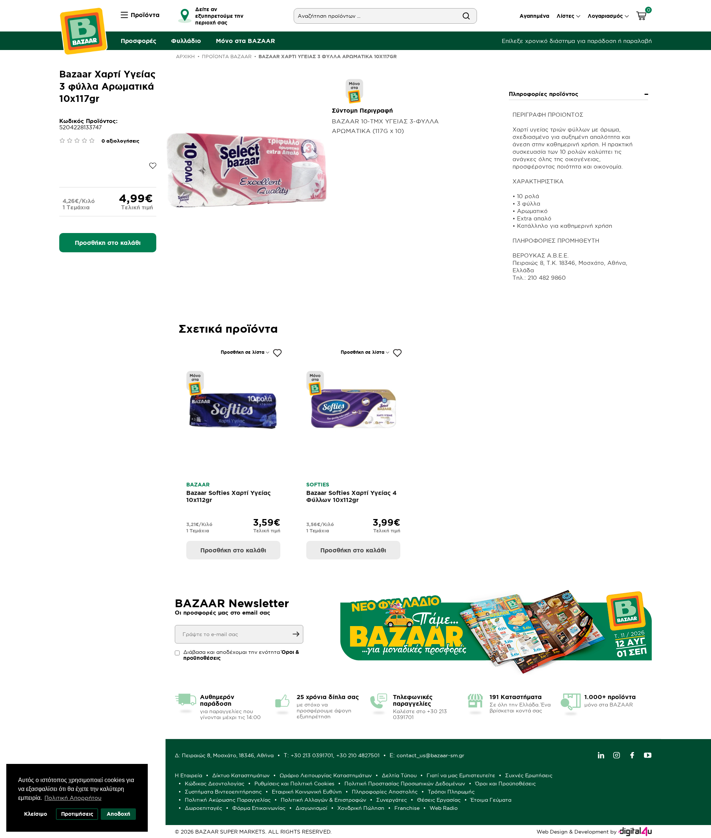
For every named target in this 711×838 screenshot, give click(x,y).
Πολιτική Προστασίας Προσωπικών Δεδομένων (404, 784)
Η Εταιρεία (188, 775)
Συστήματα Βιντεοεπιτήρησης (223, 792)
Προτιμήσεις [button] (77, 814)
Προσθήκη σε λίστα (242, 352)
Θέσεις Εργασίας (439, 800)
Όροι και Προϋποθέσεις (505, 784)
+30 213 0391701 (312, 755)
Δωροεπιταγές (203, 808)
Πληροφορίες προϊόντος (543, 94)
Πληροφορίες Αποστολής (385, 792)
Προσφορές (138, 40)
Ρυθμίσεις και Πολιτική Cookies (294, 784)
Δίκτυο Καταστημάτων (241, 775)
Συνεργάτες (391, 800)
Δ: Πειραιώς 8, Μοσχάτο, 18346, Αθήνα (224, 755)
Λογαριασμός (605, 16)
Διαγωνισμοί (311, 808)
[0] (641, 16)
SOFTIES (317, 485)
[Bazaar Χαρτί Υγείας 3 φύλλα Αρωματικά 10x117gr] (247, 169)
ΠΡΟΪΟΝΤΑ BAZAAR (226, 56)
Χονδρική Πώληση (360, 808)
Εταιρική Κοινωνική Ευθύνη (307, 792)
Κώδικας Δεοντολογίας (214, 784)
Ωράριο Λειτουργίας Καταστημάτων (326, 775)
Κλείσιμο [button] (35, 814)
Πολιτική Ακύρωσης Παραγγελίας (228, 800)
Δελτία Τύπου (399, 775)
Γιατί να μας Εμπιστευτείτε (461, 775)
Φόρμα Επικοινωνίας (259, 808)
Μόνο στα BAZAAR (245, 40)
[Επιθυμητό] (277, 353)
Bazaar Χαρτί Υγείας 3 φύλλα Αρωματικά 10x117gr (327, 56)
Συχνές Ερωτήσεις (529, 775)
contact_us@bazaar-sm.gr (430, 755)
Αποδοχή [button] (118, 814)
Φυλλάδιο (186, 40)
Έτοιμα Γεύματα (491, 800)
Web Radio (444, 808)
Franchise (407, 808)
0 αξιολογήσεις (120, 141)
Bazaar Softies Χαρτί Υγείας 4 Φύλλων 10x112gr (351, 496)
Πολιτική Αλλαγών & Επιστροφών (323, 800)
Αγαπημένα (534, 16)
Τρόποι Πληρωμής (451, 792)
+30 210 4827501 (358, 755)
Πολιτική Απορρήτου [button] (72, 798)
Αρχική (185, 56)
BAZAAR (198, 485)
